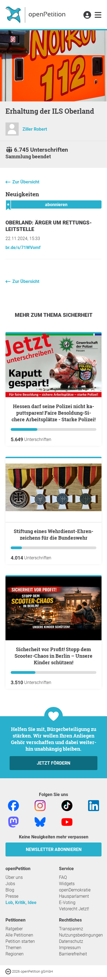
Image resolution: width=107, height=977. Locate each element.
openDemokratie (75, 890)
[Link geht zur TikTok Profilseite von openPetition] (66, 805)
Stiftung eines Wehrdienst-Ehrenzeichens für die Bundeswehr (53, 534)
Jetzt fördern (53, 763)
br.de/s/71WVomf (23, 247)
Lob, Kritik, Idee (20, 902)
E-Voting (67, 902)
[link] (98, 15)
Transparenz (71, 928)
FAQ (63, 877)
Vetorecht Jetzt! (74, 908)
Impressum (70, 947)
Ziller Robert (34, 129)
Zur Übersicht (25, 182)
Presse (11, 896)
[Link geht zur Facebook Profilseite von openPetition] (13, 805)
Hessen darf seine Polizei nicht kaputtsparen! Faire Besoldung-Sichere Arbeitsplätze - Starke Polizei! (53, 413)
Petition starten (20, 941)
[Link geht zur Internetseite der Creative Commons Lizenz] (8, 971)
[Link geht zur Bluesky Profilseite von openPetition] (40, 821)
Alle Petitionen (19, 935)
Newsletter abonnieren (53, 849)
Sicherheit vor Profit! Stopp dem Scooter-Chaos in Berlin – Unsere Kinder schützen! (53, 656)
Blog (9, 890)
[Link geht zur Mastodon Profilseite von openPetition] (13, 821)
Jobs (10, 883)
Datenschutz (71, 941)
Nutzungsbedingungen (81, 935)
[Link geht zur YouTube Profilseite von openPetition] (66, 821)
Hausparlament (74, 896)
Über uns (14, 877)
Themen (13, 947)
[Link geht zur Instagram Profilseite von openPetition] (40, 805)
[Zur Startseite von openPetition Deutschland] (36, 14)
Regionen (14, 953)
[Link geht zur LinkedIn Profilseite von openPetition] (93, 805)
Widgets (67, 883)
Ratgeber (14, 928)
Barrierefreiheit (73, 953)
